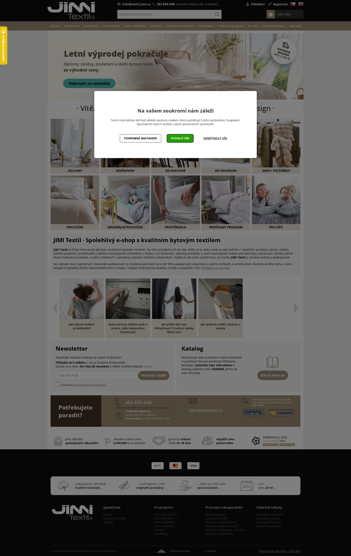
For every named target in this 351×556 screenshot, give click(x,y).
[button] (180, 138)
